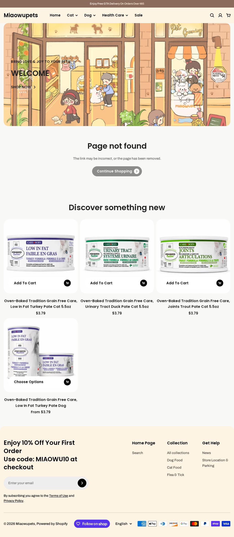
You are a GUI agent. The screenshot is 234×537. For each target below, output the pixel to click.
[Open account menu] (220, 15)
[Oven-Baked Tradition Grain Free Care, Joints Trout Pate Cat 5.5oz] (193, 256)
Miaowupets (21, 15)
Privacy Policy (13, 500)
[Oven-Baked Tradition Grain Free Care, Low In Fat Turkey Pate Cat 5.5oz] (41, 256)
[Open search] (212, 15)
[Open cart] (228, 15)
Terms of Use (58, 495)
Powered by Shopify (52, 524)
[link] (117, 171)
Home (55, 15)
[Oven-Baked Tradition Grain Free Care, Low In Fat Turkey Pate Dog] (41, 355)
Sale (139, 15)
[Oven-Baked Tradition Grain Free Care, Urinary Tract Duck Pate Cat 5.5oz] (117, 256)
